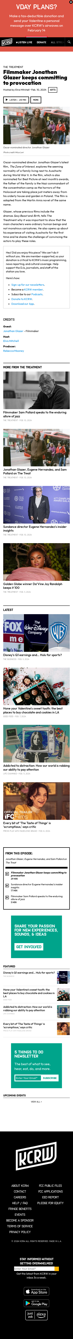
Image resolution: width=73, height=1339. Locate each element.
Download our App (22, 303)
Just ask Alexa (36, 1315)
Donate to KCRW (21, 299)
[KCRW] (7, 42)
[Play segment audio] (7, 874)
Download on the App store (36, 1291)
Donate (41, 42)
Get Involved (28, 946)
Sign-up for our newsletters (27, 284)
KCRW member (33, 289)
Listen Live (25, 42)
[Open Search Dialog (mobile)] (69, 41)
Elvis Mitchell (11, 341)
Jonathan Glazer (13, 331)
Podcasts (36, 294)
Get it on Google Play (36, 1303)
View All (35, 1101)
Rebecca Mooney (13, 350)
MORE (36, 100)
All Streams (59, 42)
